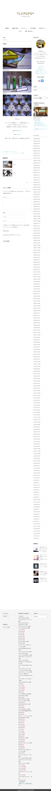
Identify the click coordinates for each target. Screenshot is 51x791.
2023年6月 (36, 230)
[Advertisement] (41, 595)
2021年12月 (36, 274)
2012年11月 (36, 502)
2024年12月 (36, 187)
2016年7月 (36, 431)
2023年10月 (36, 221)
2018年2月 (36, 385)
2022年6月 (36, 259)
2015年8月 (36, 458)
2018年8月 (36, 371)
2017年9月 (36, 397)
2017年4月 (36, 410)
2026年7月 (36, 141)
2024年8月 (36, 196)
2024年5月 (36, 204)
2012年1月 (36, 521)
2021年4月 (36, 293)
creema (18, 134)
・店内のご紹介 (40, 66)
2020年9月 (36, 310)
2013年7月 (36, 494)
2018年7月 (36, 373)
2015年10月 (36, 453)
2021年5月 (36, 291)
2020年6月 (36, 318)
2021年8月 (36, 284)
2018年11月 (36, 364)
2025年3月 (36, 179)
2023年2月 (36, 240)
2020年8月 (36, 313)
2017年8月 (36, 400)
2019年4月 (36, 351)
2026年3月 (36, 150)
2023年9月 (36, 223)
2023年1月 (36, 242)
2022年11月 (36, 247)
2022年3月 (36, 267)
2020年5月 (36, 320)
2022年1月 (36, 272)
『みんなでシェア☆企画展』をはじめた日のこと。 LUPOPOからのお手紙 (43, 557)
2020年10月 (36, 308)
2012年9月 (36, 506)
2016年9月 (36, 427)
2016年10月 (36, 424)
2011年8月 (36, 528)
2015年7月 (36, 460)
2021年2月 (36, 298)
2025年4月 (36, 177)
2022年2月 (36, 269)
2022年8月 (36, 255)
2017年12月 (36, 390)
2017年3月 (36, 412)
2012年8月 (36, 509)
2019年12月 (36, 332)
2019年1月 (36, 359)
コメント (5, 197)
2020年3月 (36, 325)
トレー (20, 153)
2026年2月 (36, 153)
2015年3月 (36, 470)
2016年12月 (36, 419)
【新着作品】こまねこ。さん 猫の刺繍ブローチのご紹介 (43, 573)
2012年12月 (36, 499)
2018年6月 (36, 376)
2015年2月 (36, 473)
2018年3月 (36, 383)
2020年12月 (36, 303)
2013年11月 (36, 485)
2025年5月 (36, 175)
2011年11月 (36, 526)
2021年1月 (36, 301)
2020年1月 (36, 330)
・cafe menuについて (41, 68)
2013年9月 (36, 489)
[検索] (47, 616)
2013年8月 (36, 492)
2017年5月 (36, 407)
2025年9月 (36, 165)
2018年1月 (36, 388)
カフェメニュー (24, 28)
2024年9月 (36, 194)
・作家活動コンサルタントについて (40, 71)
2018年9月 (36, 368)
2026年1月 (36, 155)
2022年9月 (36, 252)
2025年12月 (36, 158)
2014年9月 (36, 480)
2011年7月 (36, 531)
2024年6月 (36, 201)
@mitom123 (19, 130)
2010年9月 (36, 538)
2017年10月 (36, 395)
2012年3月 (36, 516)
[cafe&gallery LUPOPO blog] (25, 5)
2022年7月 (36, 257)
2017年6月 (36, 405)
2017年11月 (36, 393)
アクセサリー (7, 153)
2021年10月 (36, 279)
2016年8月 (36, 429)
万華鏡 (23, 153)
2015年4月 (36, 468)
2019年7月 (36, 344)
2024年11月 (36, 189)
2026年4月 (36, 148)
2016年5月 (36, 436)
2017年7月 (36, 402)
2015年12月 (36, 448)
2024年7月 (36, 199)
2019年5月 (36, 349)
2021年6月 (36, 288)
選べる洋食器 (33, 28)
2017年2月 (36, 414)
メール (5, 216)
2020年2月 (36, 327)
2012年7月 (36, 511)
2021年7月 (36, 286)
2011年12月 (36, 523)
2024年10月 (36, 192)
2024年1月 (36, 213)
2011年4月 (36, 536)
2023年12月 (36, 216)
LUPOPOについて (42, 28)
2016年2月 (36, 443)
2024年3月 (36, 209)
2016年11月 (36, 422)
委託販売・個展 (15, 28)
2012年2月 (36, 519)
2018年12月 (36, 361)
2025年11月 (36, 160)
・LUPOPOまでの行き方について (40, 73)
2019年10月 (36, 337)
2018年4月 (36, 380)
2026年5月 (36, 146)
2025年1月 (36, 184)
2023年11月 (36, 218)
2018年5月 (36, 378)
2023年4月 (36, 235)
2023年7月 (36, 228)
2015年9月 (36, 456)
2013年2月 (36, 497)
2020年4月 (36, 322)
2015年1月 (36, 475)
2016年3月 (36, 441)
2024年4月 (36, 206)
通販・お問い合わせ (29, 31)
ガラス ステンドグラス (14, 153)
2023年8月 (36, 225)
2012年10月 (36, 504)
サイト (4, 221)
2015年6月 (36, 463)
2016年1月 (36, 446)
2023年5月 (36, 233)
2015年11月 (36, 451)
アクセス (20, 31)
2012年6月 (36, 514)
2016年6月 (36, 434)
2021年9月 (36, 281)
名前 (4, 212)
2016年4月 (36, 439)
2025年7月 (36, 170)
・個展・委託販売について (40, 70)
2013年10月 (36, 487)
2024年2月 (36, 211)
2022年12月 (36, 245)
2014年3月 (36, 482)
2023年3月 (36, 238)
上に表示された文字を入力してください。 (12, 235)
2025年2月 (36, 182)
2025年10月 (36, 163)
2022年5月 (36, 262)
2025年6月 (36, 172)
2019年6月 (36, 347)
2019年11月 (36, 334)
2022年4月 (36, 264)
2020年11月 (36, 305)
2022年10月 (36, 250)
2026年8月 (36, 138)
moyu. (4, 37)
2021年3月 (36, 296)
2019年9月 (36, 339)
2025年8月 (36, 167)
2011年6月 (36, 533)
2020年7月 (36, 315)
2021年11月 (36, 276)
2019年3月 (36, 354)
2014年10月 (36, 477)
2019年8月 (36, 342)
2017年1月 (36, 417)
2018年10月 (36, 366)
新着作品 (7, 28)
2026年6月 (36, 143)
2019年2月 (36, 356)
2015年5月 (36, 465)
